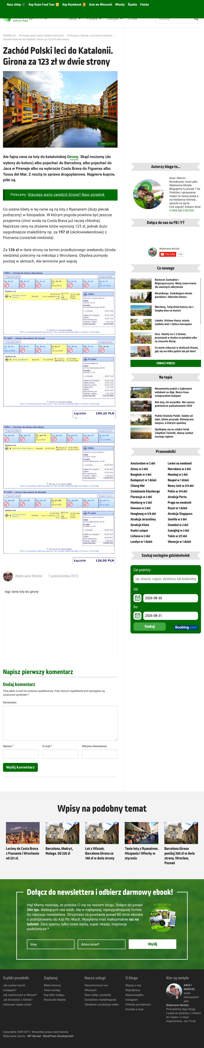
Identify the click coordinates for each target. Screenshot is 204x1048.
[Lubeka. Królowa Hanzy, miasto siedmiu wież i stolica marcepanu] (141, 327)
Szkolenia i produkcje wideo (102, 1004)
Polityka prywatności (138, 1004)
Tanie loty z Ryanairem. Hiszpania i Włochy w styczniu (141, 853)
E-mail (47, 746)
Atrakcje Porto (177, 497)
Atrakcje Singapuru (180, 514)
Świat (72, 18)
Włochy (120, 4)
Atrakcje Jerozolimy (143, 519)
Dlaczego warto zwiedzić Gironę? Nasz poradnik (66, 195)
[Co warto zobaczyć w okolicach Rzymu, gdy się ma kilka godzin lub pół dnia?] (141, 353)
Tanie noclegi (52, 990)
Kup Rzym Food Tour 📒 (43, 4)
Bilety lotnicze (52, 985)
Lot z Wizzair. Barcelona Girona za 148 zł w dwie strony (100, 853)
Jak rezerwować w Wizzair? (20, 995)
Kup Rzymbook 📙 (74, 4)
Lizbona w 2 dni (140, 536)
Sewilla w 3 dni (177, 519)
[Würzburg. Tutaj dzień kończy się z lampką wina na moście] (141, 310)
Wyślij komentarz (20, 767)
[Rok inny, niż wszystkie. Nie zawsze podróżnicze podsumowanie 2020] (141, 406)
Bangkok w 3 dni (140, 474)
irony (74, 156)
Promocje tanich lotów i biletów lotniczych (41, 35)
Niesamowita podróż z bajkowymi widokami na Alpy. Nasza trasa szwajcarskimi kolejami (173, 392)
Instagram (131, 999)
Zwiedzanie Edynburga (145, 491)
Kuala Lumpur (139, 530)
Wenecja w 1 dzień (179, 542)
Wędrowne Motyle (28, 576)
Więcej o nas (133, 985)
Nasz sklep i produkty (98, 995)
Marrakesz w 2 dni (179, 469)
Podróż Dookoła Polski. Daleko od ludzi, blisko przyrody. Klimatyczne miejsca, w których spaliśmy (174, 419)
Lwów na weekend (180, 463)
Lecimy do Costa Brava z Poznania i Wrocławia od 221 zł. (22, 853)
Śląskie (132, 4)
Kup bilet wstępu (54, 995)
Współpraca (132, 990)
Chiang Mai (137, 486)
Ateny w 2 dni (139, 469)
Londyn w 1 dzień (141, 542)
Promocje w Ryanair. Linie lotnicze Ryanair (89, 35)
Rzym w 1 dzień (177, 508)
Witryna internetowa (94, 746)
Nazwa (8, 746)
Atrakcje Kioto (139, 525)
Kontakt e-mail (134, 1009)
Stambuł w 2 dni (178, 525)
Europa (112, 18)
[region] (52, 1019)
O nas (132, 18)
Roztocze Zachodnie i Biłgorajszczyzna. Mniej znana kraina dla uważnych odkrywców (175, 283)
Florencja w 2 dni (141, 497)
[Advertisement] (60, 631)
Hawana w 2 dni (140, 508)
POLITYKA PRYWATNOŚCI (70, 929)
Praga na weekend (179, 502)
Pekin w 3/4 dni (177, 491)
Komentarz (10, 702)
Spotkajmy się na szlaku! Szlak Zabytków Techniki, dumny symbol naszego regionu (174, 433)
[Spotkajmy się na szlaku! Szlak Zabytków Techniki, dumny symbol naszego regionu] (141, 434)
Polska (144, 4)
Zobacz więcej (165, 363)
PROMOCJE (9, 35)
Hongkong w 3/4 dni (143, 514)
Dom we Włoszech (100, 4)
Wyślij (152, 944)
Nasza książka (134, 995)
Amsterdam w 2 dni (142, 463)
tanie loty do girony (25, 592)
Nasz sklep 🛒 (16, 4)
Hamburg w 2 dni (141, 502)
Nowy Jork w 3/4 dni (181, 486)
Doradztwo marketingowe (100, 999)
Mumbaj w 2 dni (178, 474)
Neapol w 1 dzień (178, 480)
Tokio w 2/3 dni (177, 536)
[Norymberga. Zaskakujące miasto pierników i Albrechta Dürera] (141, 300)
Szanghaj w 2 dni (178, 530)
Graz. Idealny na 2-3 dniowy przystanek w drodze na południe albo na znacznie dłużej (176, 338)
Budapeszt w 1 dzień (143, 480)
